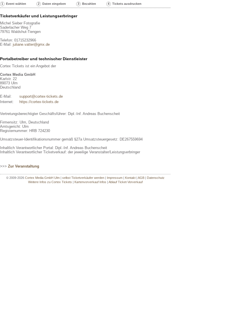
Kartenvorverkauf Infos (90, 182)
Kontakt (130, 177)
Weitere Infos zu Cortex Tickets (50, 182)
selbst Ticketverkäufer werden (83, 177)
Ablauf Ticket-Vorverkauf (126, 182)
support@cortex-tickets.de (41, 96)
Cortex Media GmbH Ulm (42, 177)
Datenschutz (156, 177)
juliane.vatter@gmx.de (31, 44)
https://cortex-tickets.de (39, 102)
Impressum (114, 177)
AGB (141, 177)
